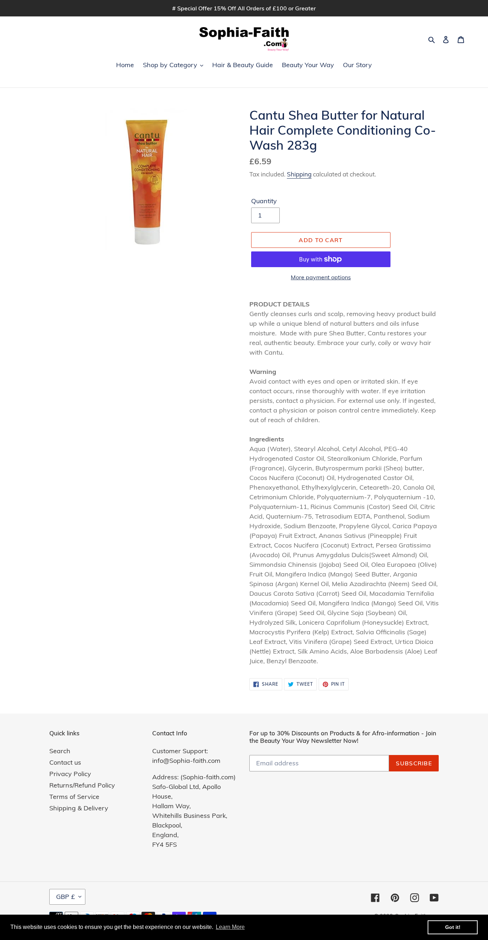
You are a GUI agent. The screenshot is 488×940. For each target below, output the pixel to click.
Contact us (65, 762)
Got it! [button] (452, 927)
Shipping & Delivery (78, 808)
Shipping (299, 174)
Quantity (264, 201)
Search (59, 751)
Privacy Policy (70, 774)
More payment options (321, 277)
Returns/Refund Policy (82, 785)
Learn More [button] (230, 927)
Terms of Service (74, 796)
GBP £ (65, 896)
